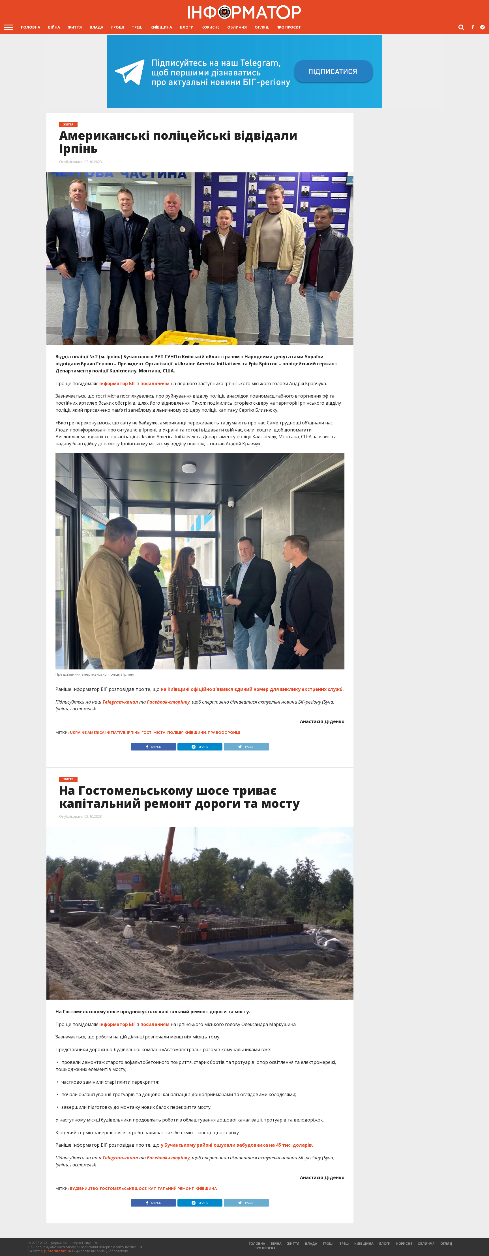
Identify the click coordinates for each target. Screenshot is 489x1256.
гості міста (153, 732)
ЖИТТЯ (75, 27)
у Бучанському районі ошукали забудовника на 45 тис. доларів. (237, 1145)
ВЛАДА (96, 27)
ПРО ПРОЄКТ (288, 27)
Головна (30, 27)
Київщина (161, 27)
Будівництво (84, 1188)
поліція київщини (186, 732)
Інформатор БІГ (117, 383)
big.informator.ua (55, 1251)
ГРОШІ (117, 27)
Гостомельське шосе (123, 1188)
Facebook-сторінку (168, 702)
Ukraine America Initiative (97, 732)
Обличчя (237, 27)
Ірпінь (133, 732)
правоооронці (224, 732)
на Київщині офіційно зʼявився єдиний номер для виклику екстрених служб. (252, 689)
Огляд (262, 27)
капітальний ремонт (171, 1188)
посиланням (155, 383)
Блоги (187, 27)
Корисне (210, 27)
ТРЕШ (137, 27)
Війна (54, 27)
